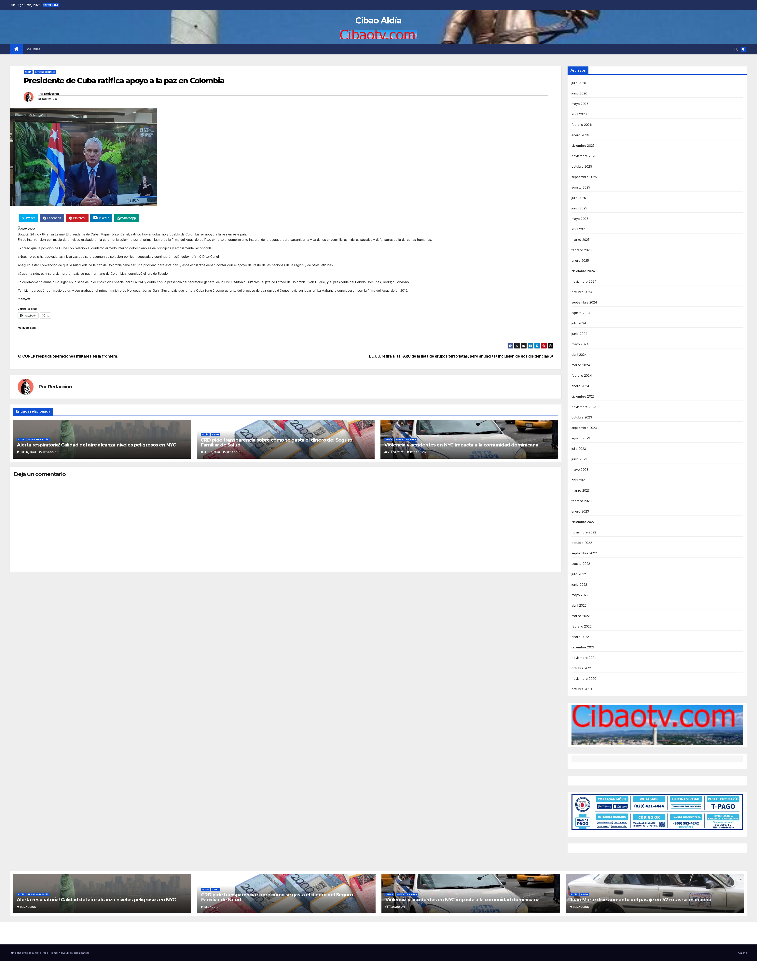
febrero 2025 (581, 250)
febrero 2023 (581, 501)
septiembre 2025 (584, 177)
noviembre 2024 (584, 281)
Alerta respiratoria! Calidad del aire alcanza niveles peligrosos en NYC (96, 445)
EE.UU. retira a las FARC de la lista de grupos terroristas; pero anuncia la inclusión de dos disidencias (459, 356)
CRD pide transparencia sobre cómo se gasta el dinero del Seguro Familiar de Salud (276, 442)
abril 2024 (579, 355)
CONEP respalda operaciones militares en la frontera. (69, 356)
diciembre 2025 (583, 146)
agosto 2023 (580, 438)
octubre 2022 (581, 543)
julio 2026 (578, 83)
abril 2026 (579, 114)
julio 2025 (578, 198)
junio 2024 (579, 334)
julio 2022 (578, 574)
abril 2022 (579, 605)
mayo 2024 (580, 344)
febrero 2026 (581, 125)
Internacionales (45, 72)
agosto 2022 (580, 564)
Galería (34, 49)
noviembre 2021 (583, 658)
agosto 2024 (581, 313)
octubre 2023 (581, 417)
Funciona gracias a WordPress (29, 952)
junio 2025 (579, 208)
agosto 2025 (580, 187)
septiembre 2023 (584, 428)
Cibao (215, 434)
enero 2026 (580, 135)
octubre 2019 (581, 689)
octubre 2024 (581, 292)
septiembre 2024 (584, 302)
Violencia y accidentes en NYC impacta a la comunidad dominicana (461, 445)
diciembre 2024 (583, 271)
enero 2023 (580, 511)
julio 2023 (578, 449)
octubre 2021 (581, 668)
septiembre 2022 (584, 553)
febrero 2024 (581, 375)
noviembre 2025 (583, 156)
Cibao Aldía (378, 20)
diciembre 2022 (583, 522)
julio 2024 (578, 323)
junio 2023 (579, 459)
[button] (736, 49)
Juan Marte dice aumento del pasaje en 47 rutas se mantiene (640, 899)
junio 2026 (579, 93)
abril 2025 (579, 229)
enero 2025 (580, 260)
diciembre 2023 (583, 396)
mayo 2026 (580, 104)
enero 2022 (580, 637)
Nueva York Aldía (38, 439)
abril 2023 (579, 480)
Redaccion (51, 93)
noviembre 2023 (583, 407)
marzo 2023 (580, 490)
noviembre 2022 (583, 532)
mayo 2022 (579, 595)
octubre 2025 (581, 166)
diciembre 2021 (582, 647)
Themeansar (81, 952)
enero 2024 (580, 386)
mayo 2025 (579, 219)
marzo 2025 (580, 240)
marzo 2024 (580, 365)
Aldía (28, 72)
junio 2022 (579, 584)
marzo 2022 (580, 616)
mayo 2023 (579, 470)
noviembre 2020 (584, 679)
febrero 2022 (581, 626)
